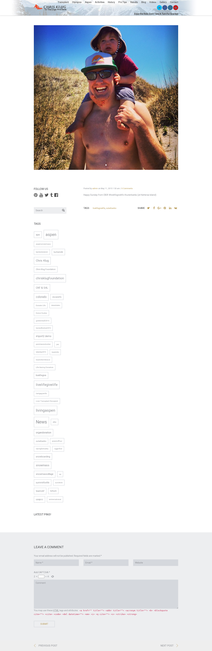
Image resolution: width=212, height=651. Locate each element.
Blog (143, 2)
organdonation (43, 432)
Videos (152, 2)
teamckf (40, 491)
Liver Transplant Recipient (47, 401)
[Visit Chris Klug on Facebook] (56, 196)
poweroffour (57, 441)
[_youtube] (175, 7)
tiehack (53, 491)
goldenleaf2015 (42, 321)
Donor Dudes (41, 313)
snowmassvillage (44, 474)
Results (134, 2)
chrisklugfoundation (50, 278)
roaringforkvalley (42, 449)
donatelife (56, 297)
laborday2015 (41, 352)
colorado (41, 296)
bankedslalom (42, 252)
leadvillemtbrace (43, 360)
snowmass (42, 465)
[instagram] (170, 7)
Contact (174, 2)
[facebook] (164, 7)
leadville (55, 352)
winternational (55, 499)
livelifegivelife (99, 208)
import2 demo (43, 336)
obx (54, 422)
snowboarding (43, 456)
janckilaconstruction (43, 344)
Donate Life (41, 305)
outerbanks (111, 208)
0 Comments (127, 188)
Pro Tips (122, 2)
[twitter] (159, 7)
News (41, 422)
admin (95, 188)
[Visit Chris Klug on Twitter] (47, 196)
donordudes (55, 305)
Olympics (76, 2)
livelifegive (41, 375)
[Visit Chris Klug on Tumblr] (51, 196)
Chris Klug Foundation (46, 269)
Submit (44, 624)
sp (60, 474)
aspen (51, 234)
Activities (99, 2)
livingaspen (45, 410)
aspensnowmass (43, 244)
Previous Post (47, 645)
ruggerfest (58, 449)
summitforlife (42, 482)
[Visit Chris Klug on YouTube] (41, 196)
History (111, 2)
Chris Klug (42, 260)
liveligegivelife (41, 394)
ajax (38, 234)
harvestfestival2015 (43, 328)
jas (57, 344)
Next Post (167, 645)
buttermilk (58, 252)
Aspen (88, 2)
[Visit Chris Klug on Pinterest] (36, 196)
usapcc (39, 499)
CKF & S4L (42, 287)
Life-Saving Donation (44, 367)
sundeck (59, 482)
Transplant (63, 2)
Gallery (163, 2)
